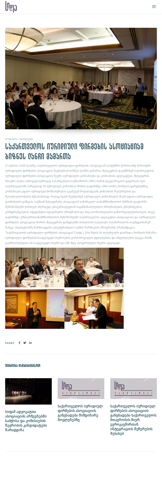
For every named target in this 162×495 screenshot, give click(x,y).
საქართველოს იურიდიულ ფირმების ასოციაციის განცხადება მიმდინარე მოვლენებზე (80, 413)
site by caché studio (24, 487)
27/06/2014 (11, 139)
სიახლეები (26, 139)
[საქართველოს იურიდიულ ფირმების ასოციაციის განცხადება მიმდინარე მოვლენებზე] (81, 388)
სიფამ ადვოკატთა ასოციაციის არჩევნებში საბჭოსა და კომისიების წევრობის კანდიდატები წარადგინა (26, 421)
